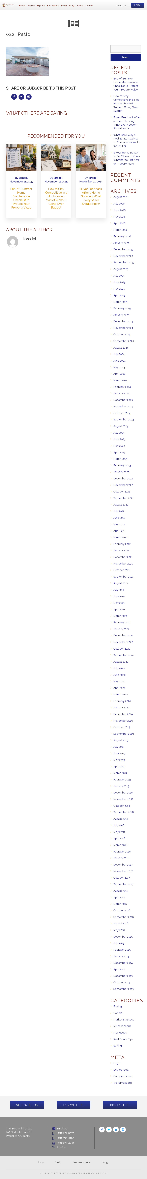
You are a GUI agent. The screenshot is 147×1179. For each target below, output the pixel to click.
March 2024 (120, 380)
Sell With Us (27, 1105)
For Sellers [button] (53, 5)
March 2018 (120, 844)
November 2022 (123, 484)
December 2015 (123, 936)
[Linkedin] (116, 1129)
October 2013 (121, 982)
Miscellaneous (122, 1025)
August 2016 (120, 923)
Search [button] (31, 5)
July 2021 (118, 589)
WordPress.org (122, 1082)
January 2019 (121, 786)
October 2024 (121, 334)
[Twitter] (109, 1129)
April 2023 (119, 452)
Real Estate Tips (123, 1039)
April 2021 (119, 609)
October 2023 (121, 413)
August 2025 (120, 269)
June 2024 (119, 360)
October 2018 (121, 805)
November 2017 (123, 871)
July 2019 (118, 746)
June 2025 (119, 282)
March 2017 (120, 903)
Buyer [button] (64, 5)
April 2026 (119, 223)
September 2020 (123, 655)
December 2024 (123, 321)
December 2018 (123, 792)
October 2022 (121, 491)
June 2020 (119, 674)
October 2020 (121, 648)
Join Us (61, 1147)
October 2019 (121, 727)
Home (22, 5)
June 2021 (119, 596)
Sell (58, 1162)
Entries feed (120, 1069)
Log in (117, 1063)
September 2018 (123, 812)
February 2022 (122, 543)
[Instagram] (123, 1129)
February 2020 (122, 701)
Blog (71, 5)
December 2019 (123, 714)
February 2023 (122, 465)
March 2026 (120, 229)
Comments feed (123, 1076)
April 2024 (119, 373)
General (118, 1012)
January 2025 (121, 314)
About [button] (80, 5)
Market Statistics (123, 1019)
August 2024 (120, 347)
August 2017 (120, 890)
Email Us (62, 1128)
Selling (117, 1045)
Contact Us (120, 1105)
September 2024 (123, 341)
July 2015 (118, 943)
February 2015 (122, 949)
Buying (117, 1006)
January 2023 (121, 471)
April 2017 (119, 897)
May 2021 (119, 602)
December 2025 (123, 249)
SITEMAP (81, 1173)
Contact (89, 5)
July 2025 (118, 275)
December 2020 (123, 635)
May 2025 (119, 288)
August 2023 (120, 426)
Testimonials (81, 1162)
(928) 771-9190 (65, 1137)
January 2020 (121, 707)
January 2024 (121, 393)
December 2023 (123, 399)
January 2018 (121, 858)
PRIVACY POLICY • (97, 1173)
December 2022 (123, 478)
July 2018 (118, 825)
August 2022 (120, 504)
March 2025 (120, 301)
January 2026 (121, 242)
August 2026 (120, 196)
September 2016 (123, 917)
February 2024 (122, 386)
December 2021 (123, 556)
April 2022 (119, 530)
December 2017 (123, 864)
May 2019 (119, 759)
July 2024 (119, 354)
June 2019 (119, 753)
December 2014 (123, 962)
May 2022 (119, 524)
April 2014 (119, 969)
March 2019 (120, 772)
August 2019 (120, 740)
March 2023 (120, 458)
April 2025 (119, 295)
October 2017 (121, 877)
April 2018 (119, 838)
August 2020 (120, 661)
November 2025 (123, 255)
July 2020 (119, 668)
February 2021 (121, 622)
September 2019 (123, 733)
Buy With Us (73, 1105)
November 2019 (123, 720)
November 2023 (123, 406)
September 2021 (123, 576)
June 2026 (119, 210)
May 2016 (119, 930)
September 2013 (123, 988)
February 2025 (122, 308)
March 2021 (120, 615)
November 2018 (123, 799)
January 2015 (121, 956)
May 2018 (119, 831)
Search (137, 5)
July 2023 (118, 432)
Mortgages (120, 1032)
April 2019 (119, 766)
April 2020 (119, 687)
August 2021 (120, 583)
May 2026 (119, 216)
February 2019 (122, 779)
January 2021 (121, 629)
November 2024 (123, 327)
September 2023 (123, 419)
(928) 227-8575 (123, 5)
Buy (41, 1162)
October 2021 (121, 570)
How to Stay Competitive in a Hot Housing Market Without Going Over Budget (126, 103)
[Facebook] (102, 1129)
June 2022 (119, 517)
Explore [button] (41, 5)
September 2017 (123, 884)
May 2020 (119, 681)
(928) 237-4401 (65, 1142)
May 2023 (119, 445)
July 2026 (119, 203)
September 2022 (123, 498)
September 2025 (123, 262)
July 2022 (118, 511)
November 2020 (123, 642)
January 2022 (121, 550)
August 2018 (120, 818)
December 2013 (123, 975)
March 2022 (120, 537)
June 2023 (119, 439)
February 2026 (122, 236)
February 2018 (122, 851)
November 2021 (123, 563)
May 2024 (119, 367)
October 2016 (121, 910)
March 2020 (120, 694)
